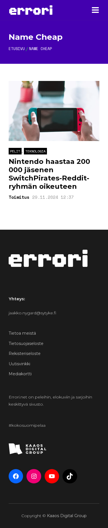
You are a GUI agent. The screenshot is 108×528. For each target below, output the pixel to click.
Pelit (15, 151)
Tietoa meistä (22, 333)
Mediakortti (20, 373)
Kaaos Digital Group (67, 515)
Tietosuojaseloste (26, 343)
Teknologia (35, 151)
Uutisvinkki (19, 363)
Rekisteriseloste (25, 353)
